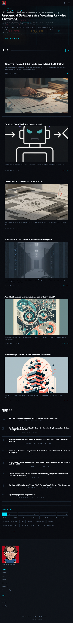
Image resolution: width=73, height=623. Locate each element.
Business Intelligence (30, 517)
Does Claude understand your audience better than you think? (30, 297)
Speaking (4, 606)
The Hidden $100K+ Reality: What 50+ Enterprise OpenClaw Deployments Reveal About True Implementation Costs (39, 429)
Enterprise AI (59, 517)
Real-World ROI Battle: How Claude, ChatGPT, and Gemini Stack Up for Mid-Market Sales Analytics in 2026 (39, 463)
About (3, 599)
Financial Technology (10, 521)
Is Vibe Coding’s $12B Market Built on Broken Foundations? (28, 354)
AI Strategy (7, 517)
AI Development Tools (48, 514)
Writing (4, 602)
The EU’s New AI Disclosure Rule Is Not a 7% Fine (24, 181)
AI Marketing (62, 514)
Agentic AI (12, 514)
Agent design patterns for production (22, 495)
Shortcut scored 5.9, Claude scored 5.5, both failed (34, 64)
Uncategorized (49, 525)
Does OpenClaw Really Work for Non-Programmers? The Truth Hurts (33, 418)
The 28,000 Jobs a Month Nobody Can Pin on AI (23, 124)
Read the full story (13, 38)
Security (50, 521)
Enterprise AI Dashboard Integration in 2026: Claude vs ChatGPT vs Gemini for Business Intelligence (39, 451)
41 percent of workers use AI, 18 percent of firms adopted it (28, 239)
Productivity (40, 521)
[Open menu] (69, 3)
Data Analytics (47, 517)
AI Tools (17, 517)
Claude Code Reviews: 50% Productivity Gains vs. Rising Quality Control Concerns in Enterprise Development (38, 474)
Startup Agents (36, 525)
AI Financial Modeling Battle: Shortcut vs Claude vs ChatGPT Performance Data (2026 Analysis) (38, 440)
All (4, 514)
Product (30, 521)
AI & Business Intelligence (28, 514)
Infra (22, 521)
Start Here (24, 525)
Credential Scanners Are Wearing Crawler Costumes (34, 17)
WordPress (40, 619)
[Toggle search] (64, 3)
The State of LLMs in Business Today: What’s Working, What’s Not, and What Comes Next (39, 485)
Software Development (10, 525)
